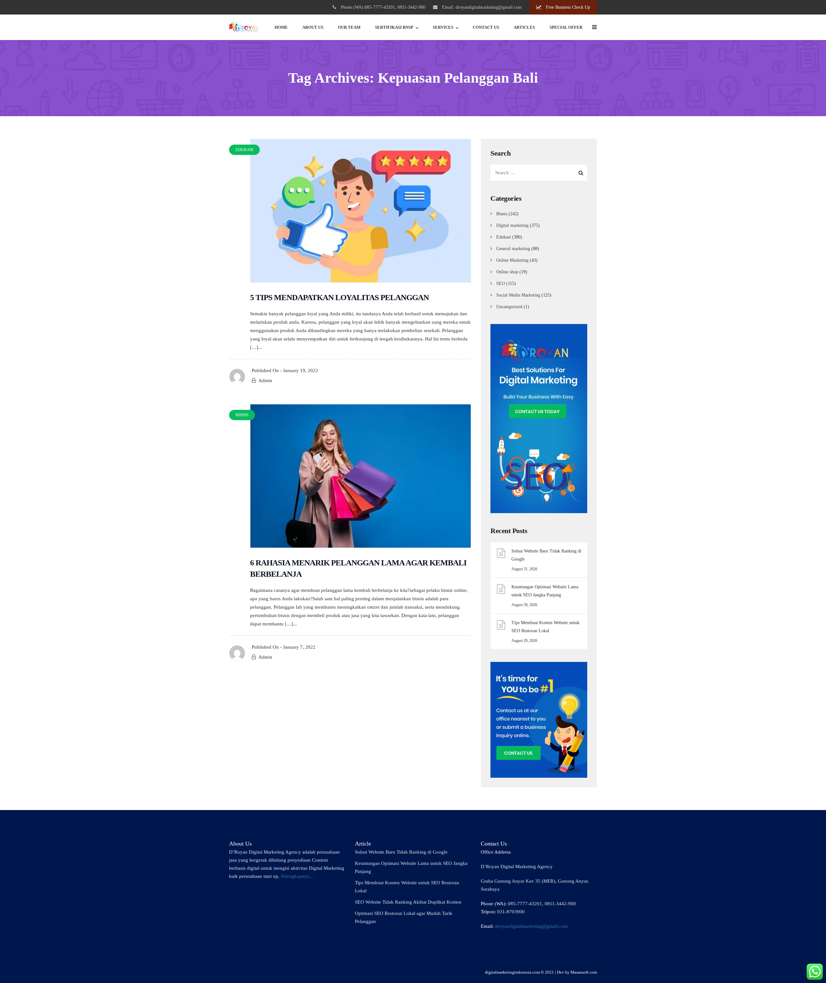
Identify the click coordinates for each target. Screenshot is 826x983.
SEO (500, 283)
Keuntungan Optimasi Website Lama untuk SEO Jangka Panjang (544, 590)
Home (281, 27)
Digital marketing (512, 225)
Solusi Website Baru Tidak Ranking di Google (546, 555)
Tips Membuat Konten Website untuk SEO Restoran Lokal (545, 626)
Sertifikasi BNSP (394, 27)
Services (443, 27)
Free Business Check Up (567, 7)
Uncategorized (509, 306)
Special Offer (565, 27)
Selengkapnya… (297, 876)
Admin (265, 380)
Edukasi (503, 237)
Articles (524, 27)
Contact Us (486, 27)
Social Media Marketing (518, 295)
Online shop (507, 271)
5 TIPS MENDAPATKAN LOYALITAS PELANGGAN (339, 297)
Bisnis (501, 213)
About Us (312, 27)
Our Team (349, 27)
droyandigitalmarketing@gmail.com (531, 926)
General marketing (513, 248)
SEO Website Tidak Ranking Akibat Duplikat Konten (408, 902)
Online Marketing (512, 260)
